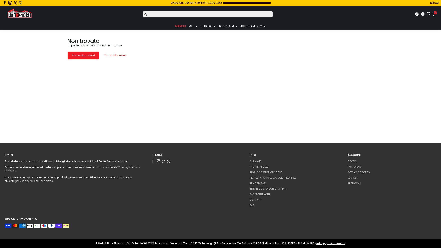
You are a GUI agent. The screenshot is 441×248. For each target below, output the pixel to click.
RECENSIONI (354, 183)
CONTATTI (255, 200)
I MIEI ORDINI (354, 166)
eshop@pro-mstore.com (330, 243)
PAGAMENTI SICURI (260, 194)
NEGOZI (434, 3)
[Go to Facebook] (5, 3)
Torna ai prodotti (83, 56)
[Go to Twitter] (15, 3)
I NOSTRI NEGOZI (259, 166)
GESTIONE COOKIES (359, 172)
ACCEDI (352, 161)
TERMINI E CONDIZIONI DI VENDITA (268, 188)
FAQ (252, 205)
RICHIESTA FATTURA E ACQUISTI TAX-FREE (273, 177)
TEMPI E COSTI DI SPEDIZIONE (266, 172)
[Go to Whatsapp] (20, 3)
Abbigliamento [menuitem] (251, 26)
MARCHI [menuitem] (180, 26)
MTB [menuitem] (191, 26)
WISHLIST (353, 177)
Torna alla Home (115, 56)
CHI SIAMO (256, 161)
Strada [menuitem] (206, 26)
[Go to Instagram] (10, 3)
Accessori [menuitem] (226, 26)
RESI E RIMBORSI (258, 183)
